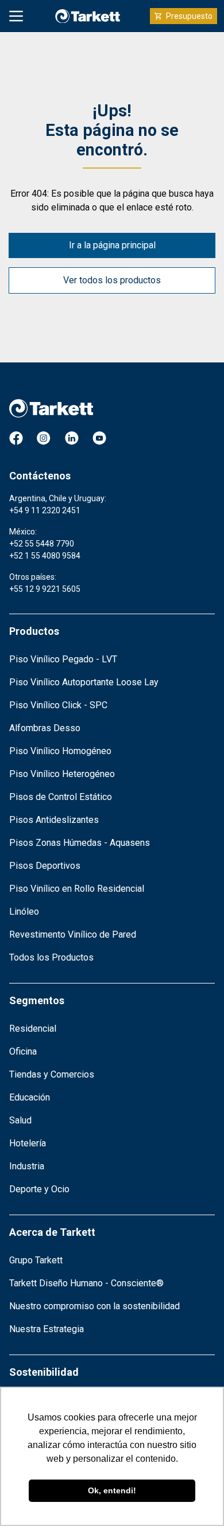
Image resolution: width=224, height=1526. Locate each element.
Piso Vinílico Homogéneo (60, 751)
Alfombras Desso (44, 728)
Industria (26, 1166)
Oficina (23, 1051)
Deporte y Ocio (39, 1189)
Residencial (32, 1028)
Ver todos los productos (112, 280)
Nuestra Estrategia (46, 1329)
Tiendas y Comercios (51, 1074)
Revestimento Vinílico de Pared (72, 934)
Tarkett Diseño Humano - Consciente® (86, 1283)
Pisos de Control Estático (60, 796)
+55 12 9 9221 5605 (44, 589)
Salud (20, 1120)
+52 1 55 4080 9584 (44, 555)
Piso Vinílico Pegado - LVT (63, 659)
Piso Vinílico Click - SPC (58, 705)
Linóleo (24, 911)
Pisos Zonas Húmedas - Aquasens (79, 842)
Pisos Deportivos (44, 865)
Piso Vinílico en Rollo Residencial (76, 888)
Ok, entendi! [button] (112, 1490)
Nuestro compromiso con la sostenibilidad (94, 1306)
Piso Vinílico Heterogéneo (62, 773)
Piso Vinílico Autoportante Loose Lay (84, 682)
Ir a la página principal (112, 245)
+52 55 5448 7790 (41, 543)
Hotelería (27, 1143)
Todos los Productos (51, 957)
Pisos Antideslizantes (54, 819)
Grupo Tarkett (36, 1260)
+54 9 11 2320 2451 (44, 510)
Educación (29, 1097)
